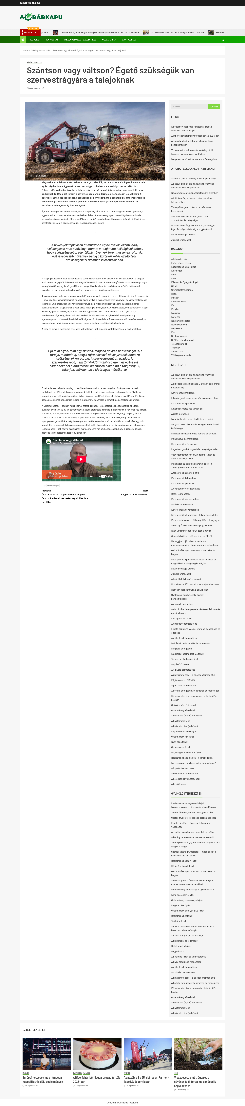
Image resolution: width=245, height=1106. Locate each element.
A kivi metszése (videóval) (184, 726)
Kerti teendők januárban (182, 483)
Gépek (174, 286)
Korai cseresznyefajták (182, 895)
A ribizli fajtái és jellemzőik (184, 941)
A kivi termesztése (180, 721)
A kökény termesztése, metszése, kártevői (192, 837)
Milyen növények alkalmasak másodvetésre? (193, 763)
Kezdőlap (35, 40)
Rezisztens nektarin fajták (184, 861)
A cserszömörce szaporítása (185, 488)
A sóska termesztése (182, 504)
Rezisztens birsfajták (182, 916)
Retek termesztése (181, 494)
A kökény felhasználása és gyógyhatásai (191, 525)
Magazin (175, 313)
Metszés (175, 317)
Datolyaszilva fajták (181, 946)
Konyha (175, 309)
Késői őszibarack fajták (183, 866)
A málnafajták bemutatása (184, 638)
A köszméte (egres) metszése (186, 715)
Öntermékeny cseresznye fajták (187, 900)
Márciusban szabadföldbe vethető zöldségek (194, 433)
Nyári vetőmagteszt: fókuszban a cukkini (191, 530)
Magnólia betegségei (181, 648)
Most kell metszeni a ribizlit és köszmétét (192, 419)
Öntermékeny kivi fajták (182, 736)
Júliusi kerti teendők (181, 240)
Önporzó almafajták (180, 747)
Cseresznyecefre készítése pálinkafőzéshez (193, 818)
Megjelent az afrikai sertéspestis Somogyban (194, 159)
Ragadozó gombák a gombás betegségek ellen (194, 449)
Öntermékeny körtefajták (183, 710)
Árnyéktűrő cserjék (180, 664)
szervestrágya (53, 486)
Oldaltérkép (109, 40)
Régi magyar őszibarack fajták (186, 752)
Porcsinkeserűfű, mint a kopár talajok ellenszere (195, 584)
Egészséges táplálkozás (183, 267)
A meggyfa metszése (182, 604)
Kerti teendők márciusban (184, 444)
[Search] (223, 39)
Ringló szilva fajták (180, 905)
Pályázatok (176, 328)
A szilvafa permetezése (183, 669)
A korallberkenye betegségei (185, 779)
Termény (175, 347)
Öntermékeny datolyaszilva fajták (187, 910)
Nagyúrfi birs (177, 951)
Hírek (174, 293)
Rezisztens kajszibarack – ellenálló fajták (192, 757)
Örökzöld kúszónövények (184, 705)
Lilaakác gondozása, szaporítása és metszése (194, 398)
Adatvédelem (129, 40)
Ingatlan (175, 297)
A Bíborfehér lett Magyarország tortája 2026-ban (195, 135)
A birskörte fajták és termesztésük (188, 956)
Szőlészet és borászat (182, 340)
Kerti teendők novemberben (185, 509)
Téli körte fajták (178, 921)
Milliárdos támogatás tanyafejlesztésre (200, 32)
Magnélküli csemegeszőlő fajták (187, 654)
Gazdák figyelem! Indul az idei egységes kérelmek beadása (144, 32)
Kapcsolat (52, 40)
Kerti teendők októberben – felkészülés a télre (194, 515)
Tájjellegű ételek (179, 344)
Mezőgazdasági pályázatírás (80, 40)
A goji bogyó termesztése (184, 623)
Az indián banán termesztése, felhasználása (193, 832)
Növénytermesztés (34, 62)
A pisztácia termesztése (183, 685)
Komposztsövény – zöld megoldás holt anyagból (195, 520)
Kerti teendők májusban (183, 393)
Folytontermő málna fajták (184, 731)
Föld (173, 278)
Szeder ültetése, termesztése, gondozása (192, 812)
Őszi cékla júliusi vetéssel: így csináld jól (191, 536)
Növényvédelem (179, 324)
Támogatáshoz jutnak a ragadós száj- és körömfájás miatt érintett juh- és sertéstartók (66, 32)
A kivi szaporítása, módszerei (186, 962)
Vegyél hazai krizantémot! (134, 492)
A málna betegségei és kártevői (187, 935)
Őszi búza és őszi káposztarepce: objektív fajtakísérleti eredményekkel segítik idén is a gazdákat (65, 496)
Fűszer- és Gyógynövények (185, 282)
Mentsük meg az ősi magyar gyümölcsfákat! (193, 889)
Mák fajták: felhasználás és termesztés (191, 643)
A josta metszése (180, 414)
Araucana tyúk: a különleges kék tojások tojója (193, 178)
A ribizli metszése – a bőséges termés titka (193, 675)
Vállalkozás (177, 351)
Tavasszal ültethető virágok (184, 659)
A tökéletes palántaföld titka (185, 473)
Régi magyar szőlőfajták (183, 680)
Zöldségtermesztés (181, 355)
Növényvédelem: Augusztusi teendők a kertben (194, 193)
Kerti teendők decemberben (185, 499)
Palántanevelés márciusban (184, 439)
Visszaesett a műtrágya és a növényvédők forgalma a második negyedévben (195, 1082)
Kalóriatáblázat (178, 301)
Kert (173, 305)
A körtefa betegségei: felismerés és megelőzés (195, 690)
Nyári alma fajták (179, 742)
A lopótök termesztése (182, 768)
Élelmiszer (176, 270)
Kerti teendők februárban (183, 478)
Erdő (173, 274)
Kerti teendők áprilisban (183, 403)
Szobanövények (179, 336)
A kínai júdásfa (178, 784)
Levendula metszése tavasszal (186, 408)
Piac (173, 332)
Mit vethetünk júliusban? (183, 234)
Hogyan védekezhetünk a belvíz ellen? (190, 589)
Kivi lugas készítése (181, 618)
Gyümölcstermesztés (182, 290)
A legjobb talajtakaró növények (186, 579)
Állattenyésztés (179, 259)
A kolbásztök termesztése (184, 773)
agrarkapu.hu (34, 88)
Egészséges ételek (181, 263)
